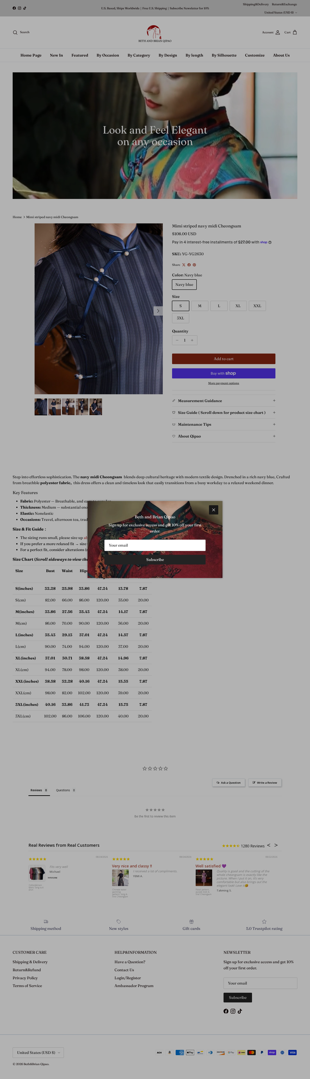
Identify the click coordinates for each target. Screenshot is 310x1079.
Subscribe (155, 559)
